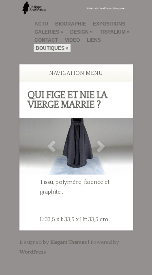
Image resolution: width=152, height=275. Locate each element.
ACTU (41, 24)
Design (79, 32)
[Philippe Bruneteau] (76, 11)
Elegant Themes (68, 242)
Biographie (70, 24)
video (72, 40)
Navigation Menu (76, 73)
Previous (51, 146)
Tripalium (113, 32)
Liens (94, 40)
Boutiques (50, 48)
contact (46, 40)
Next (101, 146)
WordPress (32, 252)
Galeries (46, 32)
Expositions (109, 24)
